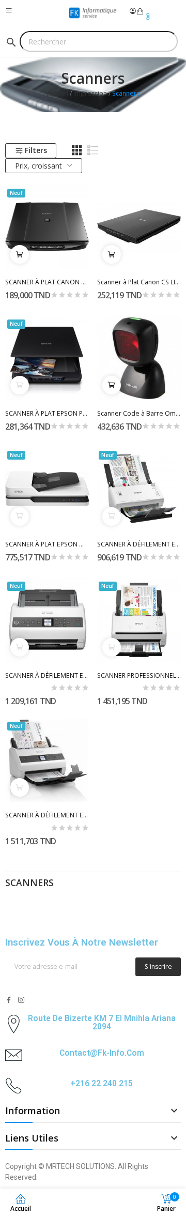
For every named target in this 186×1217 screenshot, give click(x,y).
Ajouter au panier (19, 254)
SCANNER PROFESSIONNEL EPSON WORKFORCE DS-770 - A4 (139, 675)
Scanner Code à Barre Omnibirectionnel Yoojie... (139, 413)
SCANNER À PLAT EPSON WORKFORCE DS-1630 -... (47, 544)
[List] (93, 150)
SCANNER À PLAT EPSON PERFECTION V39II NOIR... (47, 413)
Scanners (29, 883)
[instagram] (21, 1000)
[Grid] (77, 150)
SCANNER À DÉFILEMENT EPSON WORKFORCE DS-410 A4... (139, 544)
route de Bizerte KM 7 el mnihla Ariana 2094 (102, 1022)
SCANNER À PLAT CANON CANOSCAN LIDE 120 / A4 (47, 282)
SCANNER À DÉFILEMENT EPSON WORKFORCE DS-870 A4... (47, 815)
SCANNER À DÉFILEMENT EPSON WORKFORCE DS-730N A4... (47, 675)
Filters (36, 150)
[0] (140, 11)
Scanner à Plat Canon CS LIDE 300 (139, 282)
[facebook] (8, 1000)
